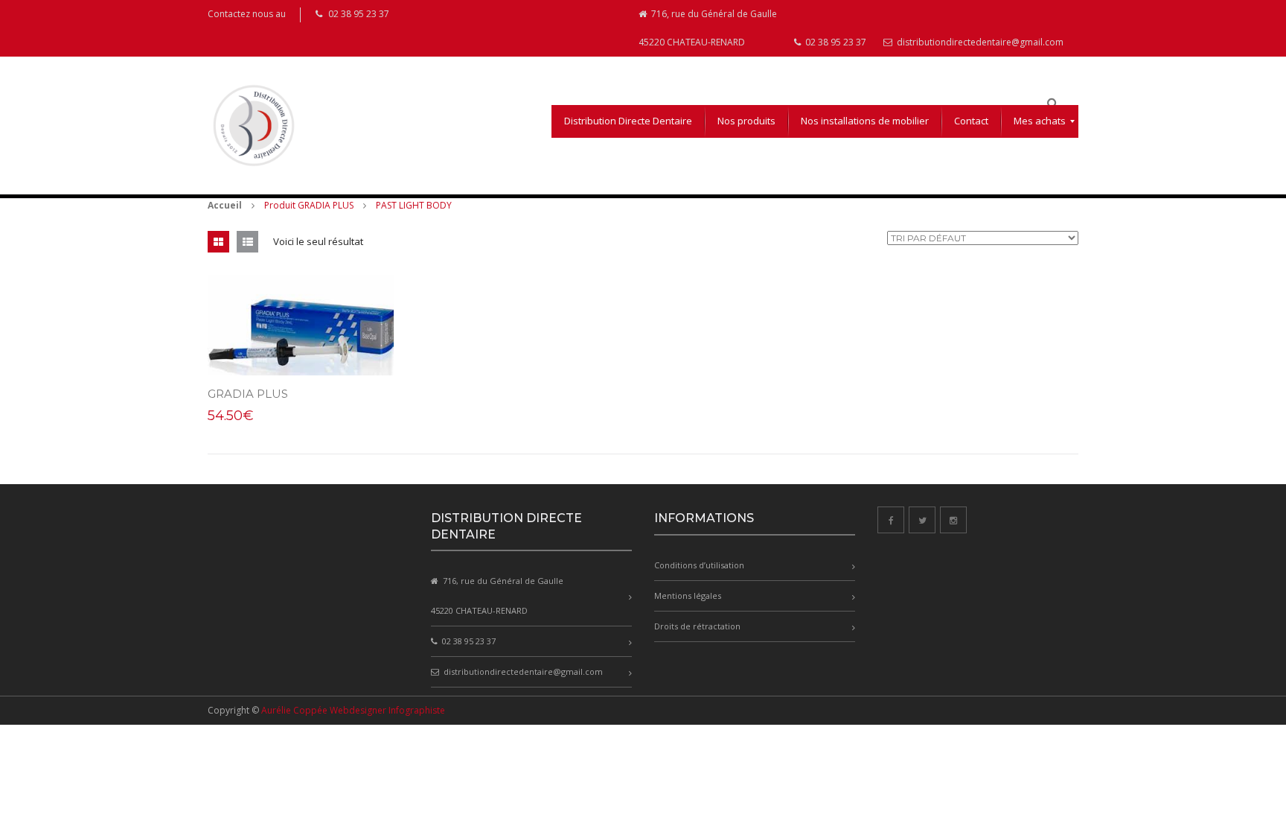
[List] (247, 242)
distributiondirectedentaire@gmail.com (979, 42)
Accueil (225, 205)
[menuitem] (628, 121)
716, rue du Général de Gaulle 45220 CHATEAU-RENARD (708, 27)
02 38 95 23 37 (834, 42)
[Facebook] (890, 519)
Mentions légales (687, 595)
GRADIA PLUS (248, 394)
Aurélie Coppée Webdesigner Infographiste (353, 710)
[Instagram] (953, 519)
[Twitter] (922, 519)
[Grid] (218, 242)
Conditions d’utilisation (699, 565)
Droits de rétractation (697, 626)
